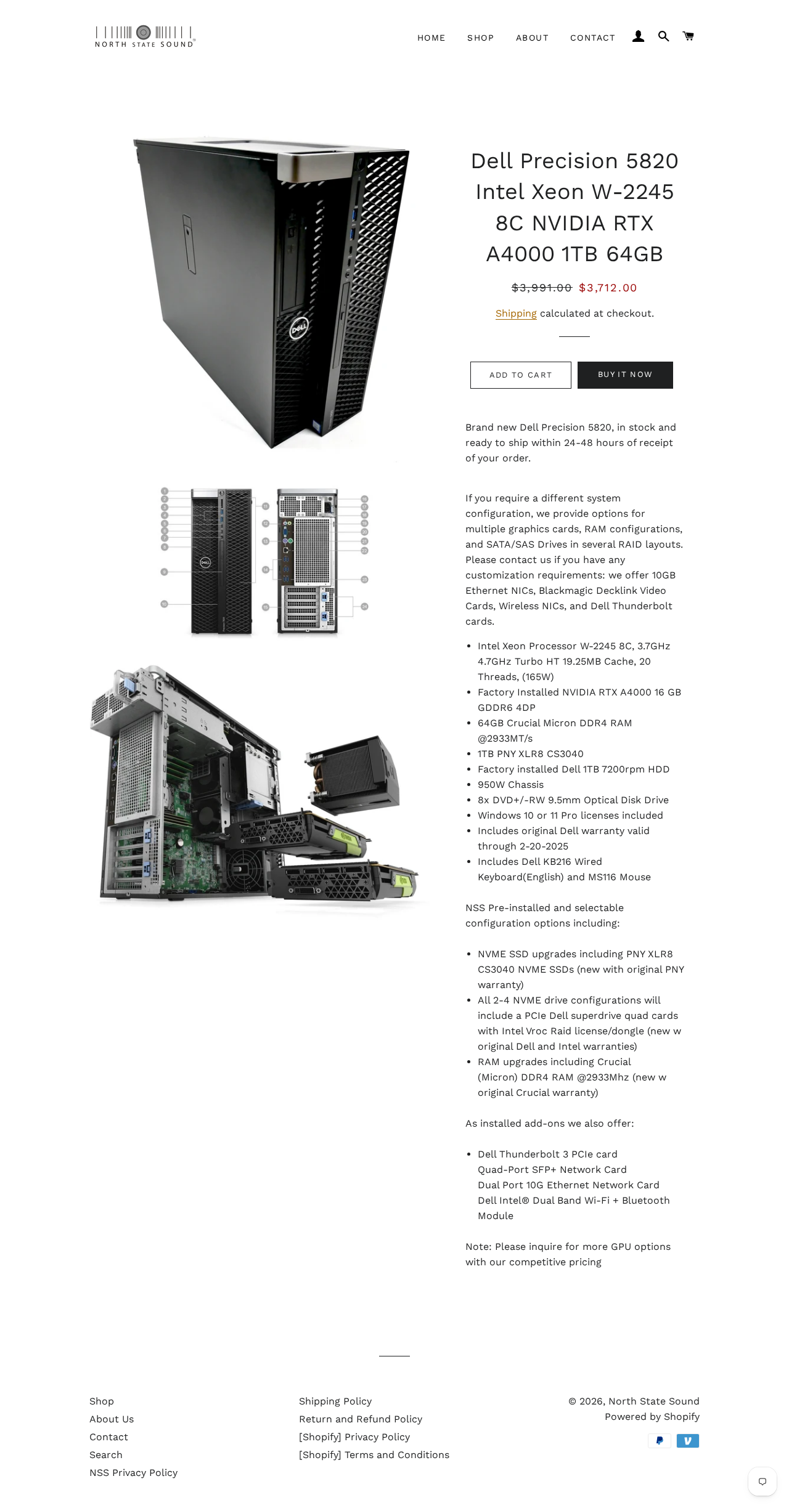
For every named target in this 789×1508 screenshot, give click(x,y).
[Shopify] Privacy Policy (354, 1437)
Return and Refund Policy (360, 1419)
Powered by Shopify (652, 1416)
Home (431, 38)
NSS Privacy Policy (133, 1472)
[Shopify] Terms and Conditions (374, 1455)
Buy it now (625, 374)
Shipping (516, 313)
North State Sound (654, 1401)
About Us (111, 1419)
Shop (480, 38)
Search (106, 1455)
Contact (593, 38)
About (532, 38)
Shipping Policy (335, 1401)
